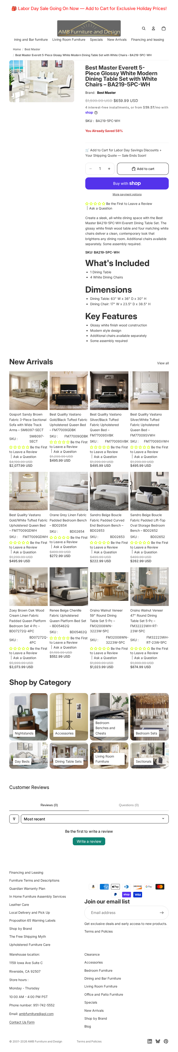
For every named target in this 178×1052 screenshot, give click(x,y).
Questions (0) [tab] (129, 805)
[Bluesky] (158, 1041)
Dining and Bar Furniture (102, 978)
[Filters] (14, 819)
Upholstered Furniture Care (29, 944)
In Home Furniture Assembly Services (37, 896)
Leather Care (19, 904)
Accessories (93, 962)
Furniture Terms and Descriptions (34, 880)
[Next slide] (83, 491)
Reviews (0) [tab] (49, 805)
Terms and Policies (98, 931)
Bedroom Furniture (98, 970)
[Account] (153, 28)
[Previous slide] (55, 491)
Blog (87, 1026)
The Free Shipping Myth (27, 936)
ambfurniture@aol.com (36, 1013)
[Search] (144, 28)
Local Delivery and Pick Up (29, 912)
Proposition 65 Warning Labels (32, 920)
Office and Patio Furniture (103, 994)
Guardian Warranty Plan (27, 888)
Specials (90, 1002)
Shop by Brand (20, 928)
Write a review (89, 841)
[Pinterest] (166, 1041)
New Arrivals (94, 1010)
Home (17, 49)
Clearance (92, 954)
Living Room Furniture (100, 986)
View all (163, 363)
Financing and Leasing (26, 872)
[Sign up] (162, 912)
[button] (95, 204)
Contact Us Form (22, 1022)
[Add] (40, 403)
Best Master (32, 49)
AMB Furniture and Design (45, 1041)
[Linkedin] (150, 1041)
